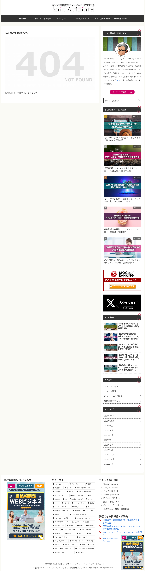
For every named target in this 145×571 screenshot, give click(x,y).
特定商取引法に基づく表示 (54, 564)
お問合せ (99, 564)
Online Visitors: (110, 484)
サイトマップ (89, 564)
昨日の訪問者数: (111, 498)
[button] (139, 100)
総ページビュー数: (112, 505)
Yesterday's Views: (111, 494)
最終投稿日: (109, 509)
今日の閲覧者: (110, 491)
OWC (118, 80)
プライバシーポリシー (74, 564)
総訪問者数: (109, 502)
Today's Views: (109, 487)
